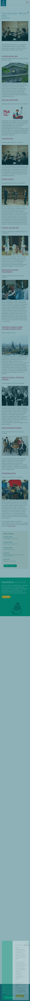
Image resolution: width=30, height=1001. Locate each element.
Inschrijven (20, 995)
